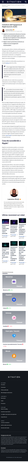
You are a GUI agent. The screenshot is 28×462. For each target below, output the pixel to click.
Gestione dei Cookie (5, 427)
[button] (26, 2)
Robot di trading (4, 409)
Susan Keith (5, 235)
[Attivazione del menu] (3, 2)
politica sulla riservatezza (6, 425)
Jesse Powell (8, 135)
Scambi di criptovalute (5, 411)
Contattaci (3, 387)
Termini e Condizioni (5, 422)
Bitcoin (5, 364)
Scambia (5, 326)
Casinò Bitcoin (4, 417)
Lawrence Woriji (13, 199)
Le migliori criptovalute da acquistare (8, 414)
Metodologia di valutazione (6, 392)
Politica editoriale (4, 389)
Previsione (3, 403)
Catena (5, 308)
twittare (8, 63)
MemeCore (5, 290)
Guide (2, 400)
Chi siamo (3, 384)
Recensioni (3, 398)
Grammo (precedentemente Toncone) (12, 344)
